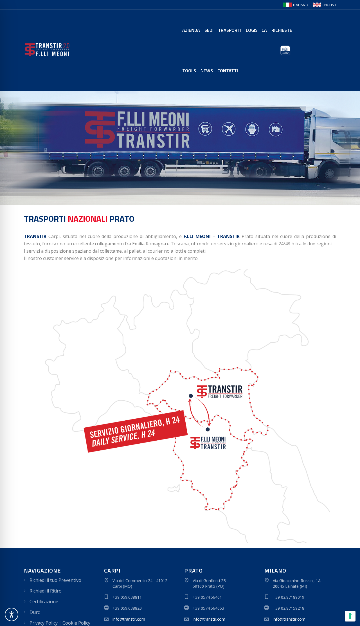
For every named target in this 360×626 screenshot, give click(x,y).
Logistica (256, 30)
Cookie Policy (76, 623)
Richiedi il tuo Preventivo (55, 580)
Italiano (300, 5)
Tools (189, 70)
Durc (35, 612)
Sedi (208, 30)
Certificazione (44, 601)
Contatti (227, 70)
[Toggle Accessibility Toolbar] (11, 614)
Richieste (281, 30)
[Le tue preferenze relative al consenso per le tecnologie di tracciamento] (350, 616)
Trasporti (229, 30)
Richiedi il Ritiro (46, 591)
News (207, 70)
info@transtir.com (128, 619)
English (329, 5)
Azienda (191, 30)
